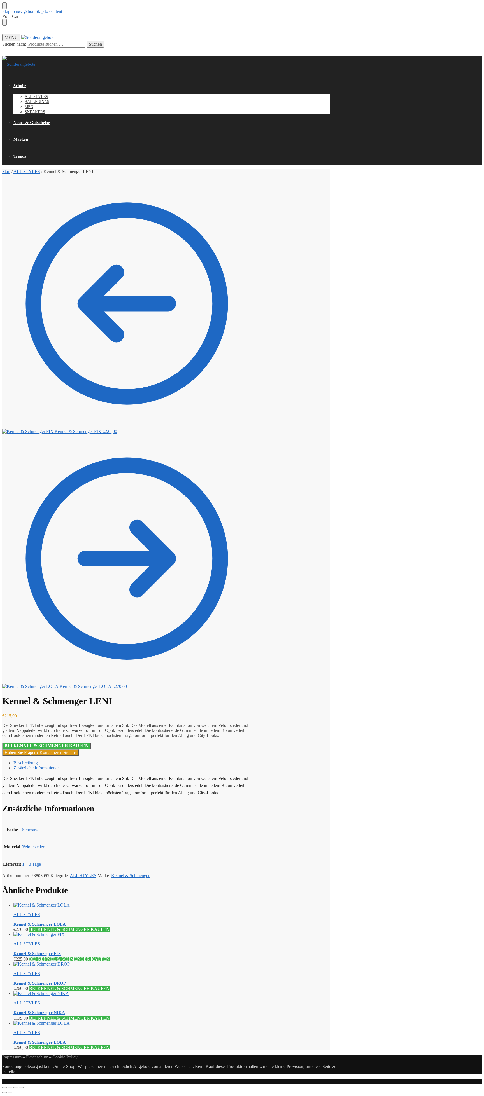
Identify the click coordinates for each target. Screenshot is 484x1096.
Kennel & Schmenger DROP (39, 983)
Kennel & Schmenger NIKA (39, 1012)
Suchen (95, 44)
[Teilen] (15, 1087)
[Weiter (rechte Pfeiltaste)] (10, 1092)
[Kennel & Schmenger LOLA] (132, 905)
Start (6, 171)
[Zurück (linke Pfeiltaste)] (4, 1092)
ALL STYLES (26, 171)
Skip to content (49, 11)
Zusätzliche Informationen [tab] (36, 767)
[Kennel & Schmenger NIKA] (132, 993)
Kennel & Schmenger (130, 875)
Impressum (12, 1057)
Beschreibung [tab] (25, 762)
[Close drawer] (4, 22)
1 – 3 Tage (31, 864)
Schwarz (30, 829)
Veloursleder (33, 846)
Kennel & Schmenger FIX (37, 953)
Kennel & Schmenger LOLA (39, 924)
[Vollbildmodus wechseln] (10, 1087)
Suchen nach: (14, 44)
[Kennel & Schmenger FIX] (132, 934)
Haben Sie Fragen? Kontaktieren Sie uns (40, 752)
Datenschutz (37, 1057)
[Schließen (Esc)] (21, 1087)
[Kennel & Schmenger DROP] (132, 964)
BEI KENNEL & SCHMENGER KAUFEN (46, 745)
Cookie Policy (65, 1057)
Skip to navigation (18, 11)
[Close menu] (4, 5)
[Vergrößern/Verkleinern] (4, 1087)
